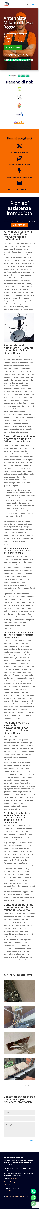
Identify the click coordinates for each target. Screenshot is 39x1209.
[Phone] (33, 1191)
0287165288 (15, 1178)
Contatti (6, 1182)
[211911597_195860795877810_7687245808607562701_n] (19, 1028)
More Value (7, 1190)
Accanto (31, 1085)
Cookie (18, 1182)
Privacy (12, 1182)
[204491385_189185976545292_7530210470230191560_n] (19, 1053)
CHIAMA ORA (14, 47)
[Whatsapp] (33, 1197)
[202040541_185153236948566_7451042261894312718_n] (19, 1079)
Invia (30, 1140)
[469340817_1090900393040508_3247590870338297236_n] (19, 1002)
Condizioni (7, 1184)
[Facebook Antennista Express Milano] (16, 1197)
